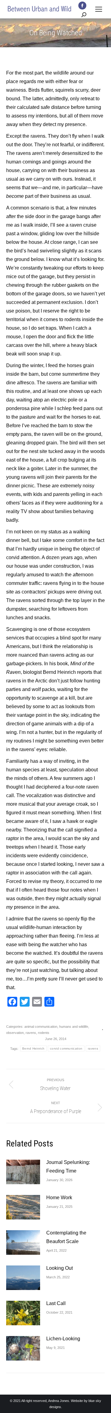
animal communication (40, 1026)
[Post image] (23, 1172)
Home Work (59, 1197)
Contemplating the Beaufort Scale (66, 1237)
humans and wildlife (73, 1026)
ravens (31, 1033)
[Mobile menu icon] (98, 9)
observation (15, 1033)
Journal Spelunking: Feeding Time (68, 1166)
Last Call (56, 1303)
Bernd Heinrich (33, 1048)
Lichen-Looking (63, 1338)
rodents (43, 1033)
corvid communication (66, 1048)
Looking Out (59, 1268)
